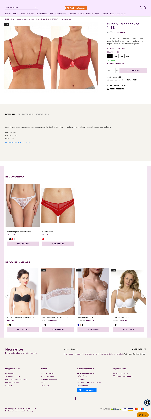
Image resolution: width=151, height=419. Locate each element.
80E (127, 56)
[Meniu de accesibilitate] (147, 402)
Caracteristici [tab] (25, 114)
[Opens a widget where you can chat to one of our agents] (143, 415)
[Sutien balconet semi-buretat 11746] (58, 291)
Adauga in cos (133, 70)
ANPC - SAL (45, 386)
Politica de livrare (12, 383)
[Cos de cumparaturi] (144, 7)
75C (115, 56)
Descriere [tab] (10, 114)
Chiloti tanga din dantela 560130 (19, 232)
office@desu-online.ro (124, 376)
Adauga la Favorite (118, 85)
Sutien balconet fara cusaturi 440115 (20, 317)
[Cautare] (36, 8)
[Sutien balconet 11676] (93, 291)
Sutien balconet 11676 (85, 317)
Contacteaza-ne (88, 390)
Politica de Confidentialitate (135, 354)
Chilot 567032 (47, 232)
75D (121, 56)
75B (110, 56)
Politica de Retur (47, 376)
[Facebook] (75, 399)
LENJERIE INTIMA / (52, 19)
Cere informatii (117, 89)
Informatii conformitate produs (17, 142)
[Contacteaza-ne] (141, 7)
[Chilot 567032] (58, 205)
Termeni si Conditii (12, 376)
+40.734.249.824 (122, 373)
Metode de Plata (47, 373)
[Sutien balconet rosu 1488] (27, 57)
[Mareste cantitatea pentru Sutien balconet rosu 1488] (117, 70)
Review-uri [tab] (43, 114)
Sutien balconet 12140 (121, 317)
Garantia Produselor (49, 379)
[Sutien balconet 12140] (128, 291)
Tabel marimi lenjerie (118, 14)
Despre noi (9, 373)
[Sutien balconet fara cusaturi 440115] (23, 291)
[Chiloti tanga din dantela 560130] (23, 205)
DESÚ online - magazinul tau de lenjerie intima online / (25, 19)
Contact (8, 386)
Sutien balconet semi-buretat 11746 (55, 317)
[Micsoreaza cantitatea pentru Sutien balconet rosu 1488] (108, 70)
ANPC (43, 383)
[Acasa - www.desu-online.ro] (75, 8)
